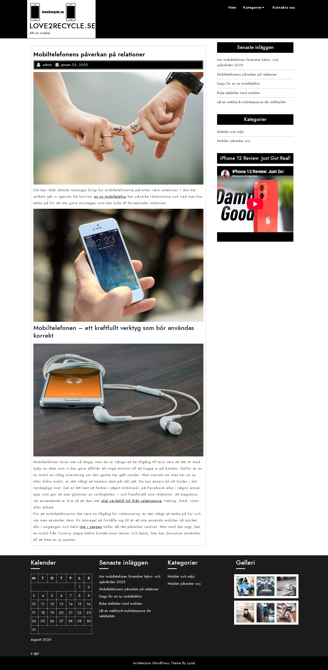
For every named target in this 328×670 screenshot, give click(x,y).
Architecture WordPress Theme (157, 663)
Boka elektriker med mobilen (238, 93)
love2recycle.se (63, 26)
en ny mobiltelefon (110, 196)
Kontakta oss (284, 7)
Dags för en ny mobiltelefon (238, 83)
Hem (232, 7)
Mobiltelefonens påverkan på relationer (247, 74)
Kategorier (252, 7)
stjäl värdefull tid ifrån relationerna (131, 500)
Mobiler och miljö (230, 131)
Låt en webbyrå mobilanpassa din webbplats (251, 102)
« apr (35, 653)
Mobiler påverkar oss (233, 141)
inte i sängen (91, 526)
